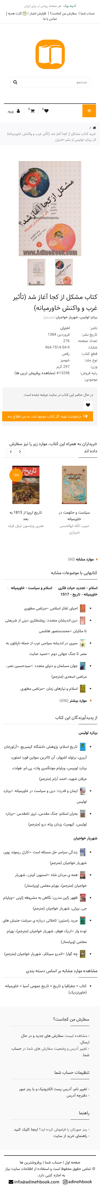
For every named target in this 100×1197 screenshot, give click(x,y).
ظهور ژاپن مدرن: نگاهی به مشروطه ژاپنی (47, 898)
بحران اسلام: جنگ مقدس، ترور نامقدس (48, 813)
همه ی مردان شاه (65, 875)
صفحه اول (72, 1162)
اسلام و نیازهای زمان (62, 688)
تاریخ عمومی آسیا (36, 986)
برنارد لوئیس (88, 317)
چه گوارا (72, 954)
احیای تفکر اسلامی (64, 608)
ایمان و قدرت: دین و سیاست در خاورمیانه (47, 791)
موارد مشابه (85, 559)
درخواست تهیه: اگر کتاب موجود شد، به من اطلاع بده (45, 416)
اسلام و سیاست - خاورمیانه (31, 588)
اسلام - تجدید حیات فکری (77, 588)
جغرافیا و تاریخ (64, 986)
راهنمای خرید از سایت (70, 1136)
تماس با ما (50, 18)
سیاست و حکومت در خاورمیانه (74, 515)
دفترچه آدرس (77, 1095)
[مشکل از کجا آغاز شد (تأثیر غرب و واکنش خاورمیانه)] (63, 272)
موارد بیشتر (78, 701)
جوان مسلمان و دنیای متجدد (56, 666)
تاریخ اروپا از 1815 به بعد (26, 515)
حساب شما (88, 13)
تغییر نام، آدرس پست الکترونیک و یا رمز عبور (53, 1089)
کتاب (83, 986)
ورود (10, 111)
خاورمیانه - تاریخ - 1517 (79, 594)
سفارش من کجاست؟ (63, 13)
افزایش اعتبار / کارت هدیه (27, 14)
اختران (65, 328)
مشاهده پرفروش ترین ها (35, 373)
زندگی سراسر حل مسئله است (56, 852)
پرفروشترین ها (31, 1162)
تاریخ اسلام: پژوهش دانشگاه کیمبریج (50, 747)
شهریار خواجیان (67, 317)
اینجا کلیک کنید (26, 1129)
